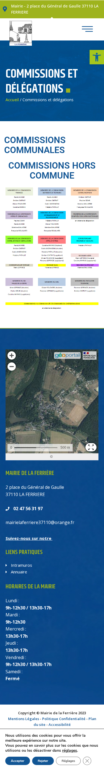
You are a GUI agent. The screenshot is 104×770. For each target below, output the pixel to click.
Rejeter (43, 761)
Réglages (68, 761)
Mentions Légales (23, 718)
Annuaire (18, 572)
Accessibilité (60, 724)
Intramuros (21, 565)
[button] (97, 57)
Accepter (17, 761)
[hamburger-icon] (86, 29)
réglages (69, 750)
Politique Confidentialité (63, 718)
